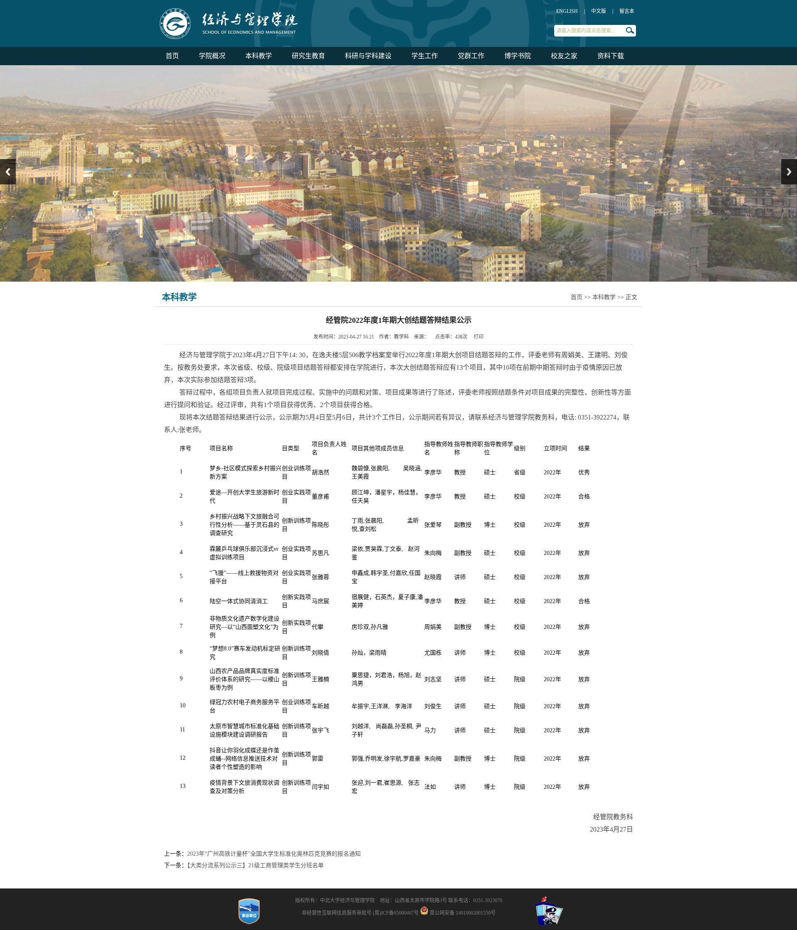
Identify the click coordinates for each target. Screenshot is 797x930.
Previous (8, 171)
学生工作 (424, 55)
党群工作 (471, 55)
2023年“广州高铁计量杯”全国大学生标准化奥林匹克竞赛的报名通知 (274, 854)
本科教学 (258, 55)
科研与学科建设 (368, 55)
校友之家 (564, 55)
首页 (172, 55)
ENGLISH (567, 11)
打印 (479, 337)
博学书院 (517, 55)
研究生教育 (308, 55)
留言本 (626, 11)
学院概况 (212, 55)
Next (789, 171)
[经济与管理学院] (259, 40)
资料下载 (610, 55)
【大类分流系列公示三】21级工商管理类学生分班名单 (255, 865)
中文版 (598, 11)
